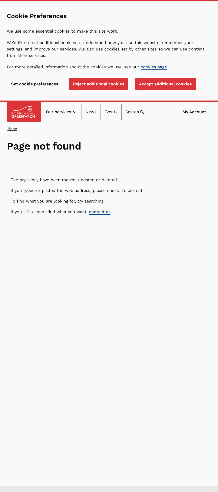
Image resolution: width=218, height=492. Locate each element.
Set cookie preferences (34, 84)
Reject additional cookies (98, 84)
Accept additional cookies (165, 84)
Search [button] (132, 111)
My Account (194, 111)
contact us (99, 211)
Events (111, 111)
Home (12, 128)
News (91, 111)
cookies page (154, 67)
